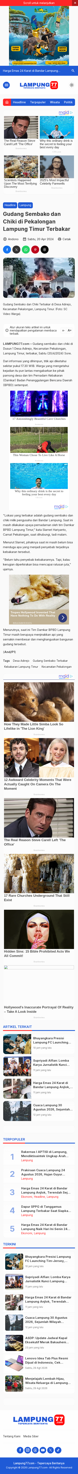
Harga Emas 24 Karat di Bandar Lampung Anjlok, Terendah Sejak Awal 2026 (46, 1192)
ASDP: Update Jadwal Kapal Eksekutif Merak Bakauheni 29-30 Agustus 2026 (46, 1342)
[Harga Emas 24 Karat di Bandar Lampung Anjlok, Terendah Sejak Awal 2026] (17, 1089)
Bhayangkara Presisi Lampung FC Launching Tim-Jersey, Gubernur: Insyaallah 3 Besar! (48, 1261)
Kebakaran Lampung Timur (21, 666)
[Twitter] (50, 1450)
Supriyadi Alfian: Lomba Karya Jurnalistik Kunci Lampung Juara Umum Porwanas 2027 (47, 1281)
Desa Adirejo (21, 660)
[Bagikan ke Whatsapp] (26, 250)
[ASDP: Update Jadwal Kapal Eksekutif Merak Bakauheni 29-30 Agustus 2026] (14, 1343)
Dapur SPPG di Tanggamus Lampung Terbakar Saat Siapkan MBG (45, 1211)
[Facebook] (20, 1450)
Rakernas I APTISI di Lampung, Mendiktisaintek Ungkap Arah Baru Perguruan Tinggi (44, 1156)
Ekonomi (26, 1197)
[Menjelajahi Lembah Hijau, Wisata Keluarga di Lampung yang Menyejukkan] (14, 1384)
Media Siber (31, 1436)
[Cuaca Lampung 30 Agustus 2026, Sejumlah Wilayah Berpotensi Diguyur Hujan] (17, 1111)
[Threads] (35, 1450)
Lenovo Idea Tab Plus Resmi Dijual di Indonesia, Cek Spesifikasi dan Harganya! (46, 1362)
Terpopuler (38, 102)
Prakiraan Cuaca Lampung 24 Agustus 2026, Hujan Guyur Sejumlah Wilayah (43, 1174)
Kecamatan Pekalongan (57, 666)
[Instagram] (27, 1450)
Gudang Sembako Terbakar (50, 660)
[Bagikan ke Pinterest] (35, 250)
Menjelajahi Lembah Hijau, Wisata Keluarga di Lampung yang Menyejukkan (46, 1383)
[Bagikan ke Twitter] (16, 250)
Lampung (25, 205)
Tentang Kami (11, 1436)
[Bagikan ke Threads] (45, 250)
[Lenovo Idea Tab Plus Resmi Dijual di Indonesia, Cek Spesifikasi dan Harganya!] (14, 1363)
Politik (68, 102)
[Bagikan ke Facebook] (7, 250)
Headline (19, 102)
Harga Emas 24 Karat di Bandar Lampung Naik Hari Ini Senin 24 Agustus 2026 (44, 1229)
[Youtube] (43, 1450)
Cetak (67, 239)
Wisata (55, 102)
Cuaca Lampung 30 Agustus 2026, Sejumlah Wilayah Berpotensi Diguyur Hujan (46, 1322)
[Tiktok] (58, 1450)
